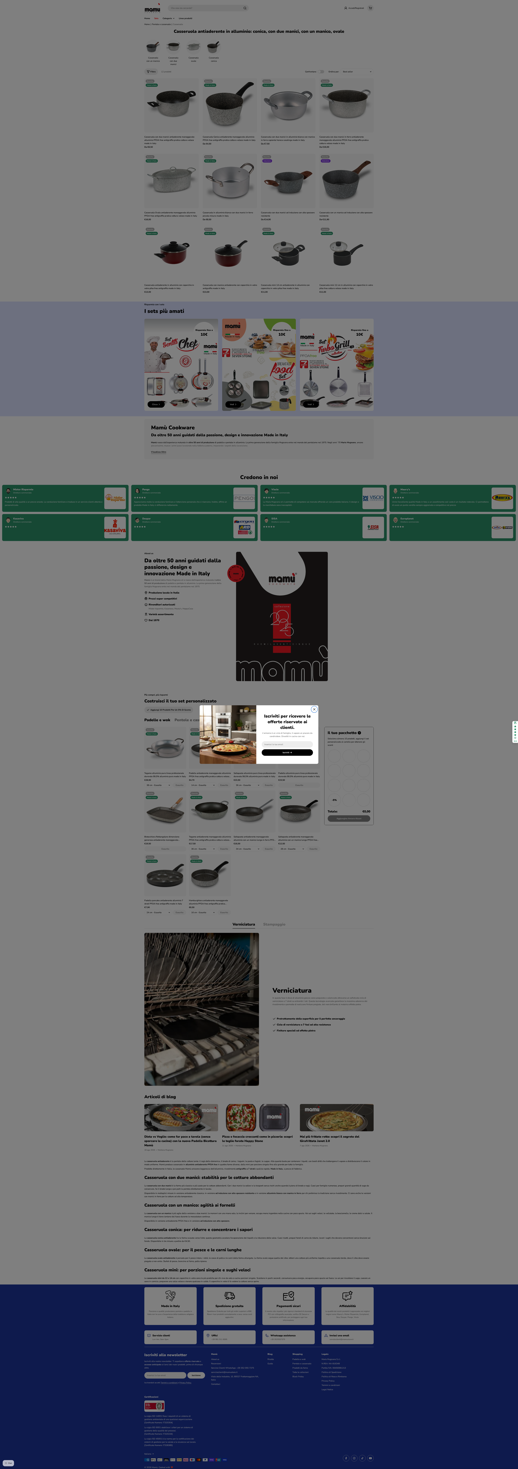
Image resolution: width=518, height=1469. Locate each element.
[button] (515, 732)
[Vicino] (314, 709)
